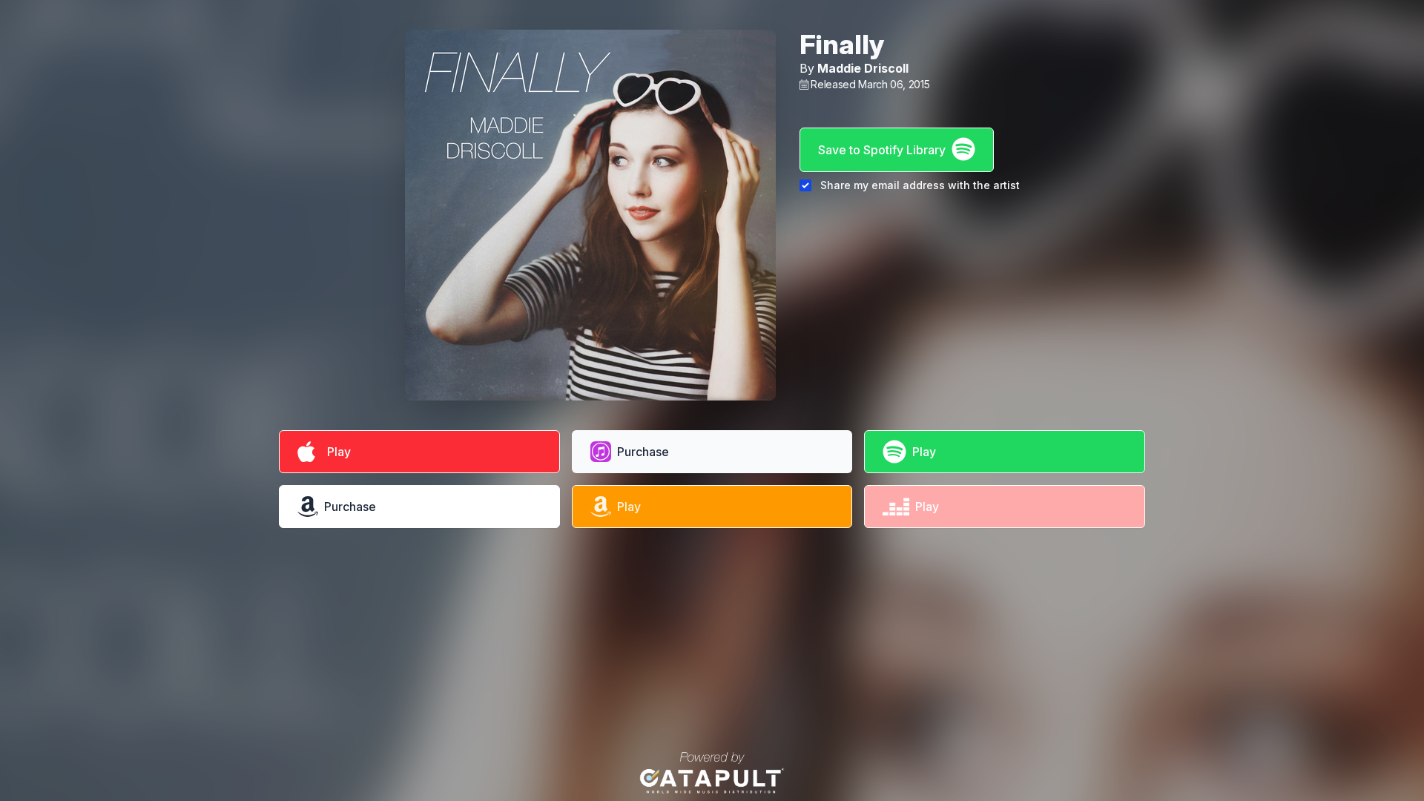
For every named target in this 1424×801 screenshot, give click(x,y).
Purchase (643, 451)
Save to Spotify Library (882, 149)
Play (336, 451)
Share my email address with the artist (920, 185)
